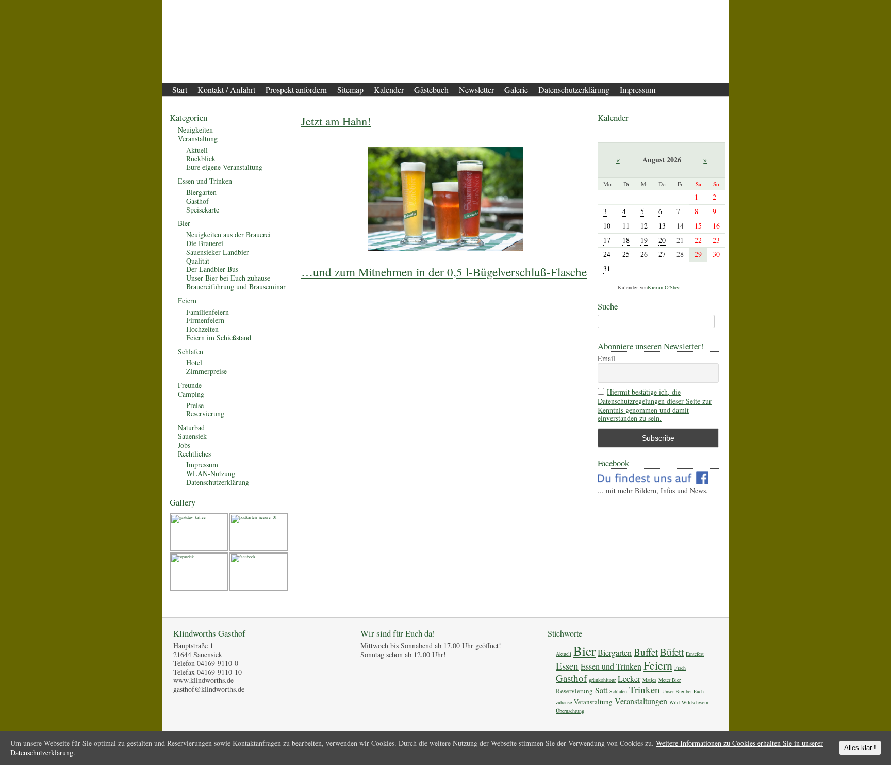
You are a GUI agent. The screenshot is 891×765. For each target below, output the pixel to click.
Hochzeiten (202, 329)
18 (626, 240)
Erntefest (695, 653)
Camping (191, 394)
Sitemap (350, 89)
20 (662, 240)
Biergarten (201, 192)
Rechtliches (194, 454)
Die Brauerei (204, 243)
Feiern (187, 300)
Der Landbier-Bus (212, 269)
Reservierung (205, 413)
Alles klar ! (860, 748)
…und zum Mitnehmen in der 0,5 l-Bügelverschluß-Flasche (444, 272)
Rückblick (201, 159)
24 (606, 254)
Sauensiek (192, 436)
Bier (184, 223)
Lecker (629, 678)
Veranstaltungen (641, 700)
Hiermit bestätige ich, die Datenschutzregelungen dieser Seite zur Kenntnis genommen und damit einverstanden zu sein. (655, 405)
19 (644, 240)
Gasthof (197, 201)
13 (662, 226)
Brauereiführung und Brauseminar (236, 286)
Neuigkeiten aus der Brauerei (228, 234)
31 (606, 268)
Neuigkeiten (195, 130)
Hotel (194, 362)
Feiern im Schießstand (218, 338)
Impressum (637, 89)
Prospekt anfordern (296, 89)
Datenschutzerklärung (573, 89)
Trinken (644, 689)
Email (606, 358)
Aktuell (197, 150)
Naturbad (191, 427)
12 (644, 226)
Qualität (197, 261)
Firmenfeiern (205, 320)
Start (179, 89)
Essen (567, 665)
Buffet (646, 651)
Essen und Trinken (205, 181)
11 (626, 226)
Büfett (672, 651)
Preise (195, 405)
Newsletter (476, 89)
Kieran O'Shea (664, 287)
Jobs (184, 445)
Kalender (389, 89)
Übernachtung (570, 710)
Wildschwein (695, 702)
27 (662, 254)
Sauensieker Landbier (217, 252)
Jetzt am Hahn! (336, 120)
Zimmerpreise (206, 371)
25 (626, 254)
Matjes (649, 679)
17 (606, 240)
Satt (601, 690)
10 (606, 226)
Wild (674, 702)
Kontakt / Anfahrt (226, 89)
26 (644, 254)
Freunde (190, 385)
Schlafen (190, 351)
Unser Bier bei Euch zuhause (228, 278)
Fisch (680, 667)
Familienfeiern (207, 312)
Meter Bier (669, 679)
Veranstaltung (198, 138)
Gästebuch (431, 89)
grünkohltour (602, 679)
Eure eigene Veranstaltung (224, 167)
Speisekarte (202, 210)
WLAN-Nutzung (210, 473)
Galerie (516, 89)
